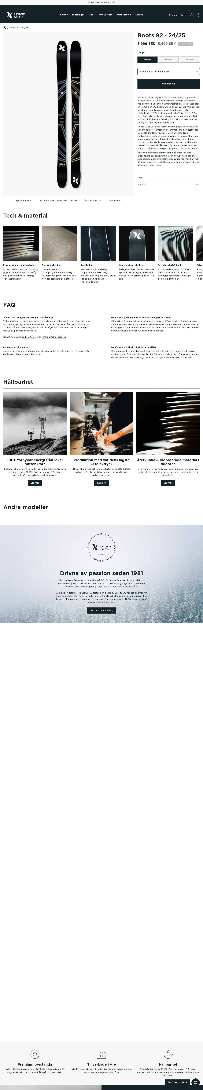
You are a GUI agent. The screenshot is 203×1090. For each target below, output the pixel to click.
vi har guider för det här (179, 357)
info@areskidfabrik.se (54, 337)
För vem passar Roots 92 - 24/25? (58, 200)
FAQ (9, 305)
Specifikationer (24, 200)
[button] (64, 15)
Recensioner (115, 200)
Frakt (140, 178)
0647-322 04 (29, 337)
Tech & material (92, 200)
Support (142, 184)
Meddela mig (169, 84)
